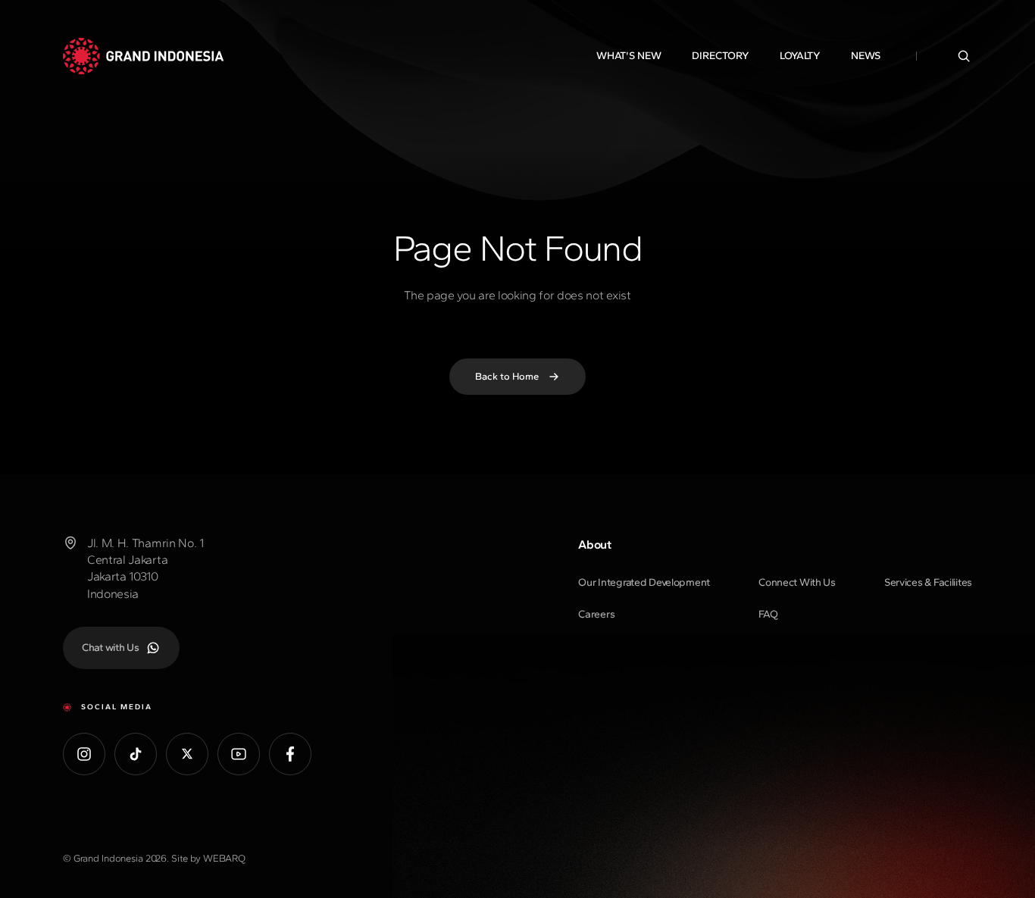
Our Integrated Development (644, 582)
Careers (596, 614)
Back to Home (507, 376)
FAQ (767, 614)
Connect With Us (797, 582)
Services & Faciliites (928, 582)
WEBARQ (224, 858)
